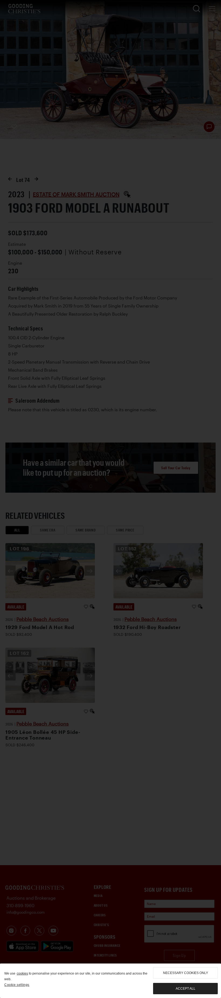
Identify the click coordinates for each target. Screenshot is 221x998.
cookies (22, 973)
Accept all (185, 988)
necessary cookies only (185, 973)
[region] (110, 981)
